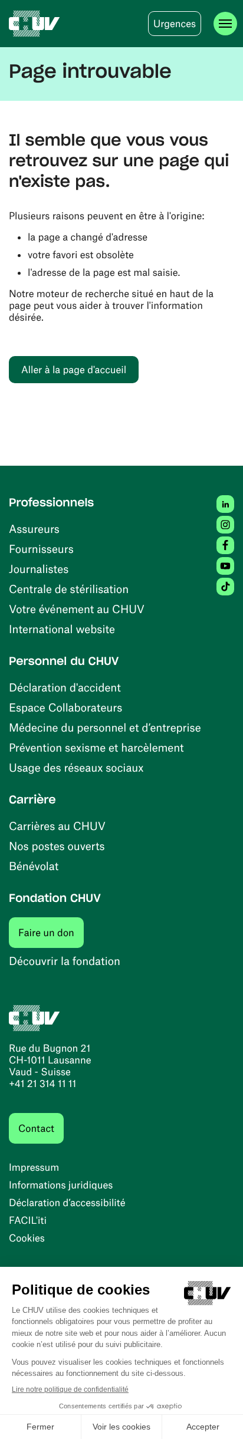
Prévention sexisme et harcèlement (96, 747)
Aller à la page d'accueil (73, 370)
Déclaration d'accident (65, 687)
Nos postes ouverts (57, 845)
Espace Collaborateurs (65, 707)
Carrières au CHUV (57, 825)
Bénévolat (33, 865)
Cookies (27, 1238)
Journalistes (38, 568)
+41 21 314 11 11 (42, 1083)
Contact (36, 1128)
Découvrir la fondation (64, 960)
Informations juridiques (61, 1185)
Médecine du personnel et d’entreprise (105, 727)
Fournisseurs (41, 548)
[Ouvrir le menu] (225, 23)
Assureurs (34, 528)
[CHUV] (34, 23)
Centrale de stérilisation (69, 588)
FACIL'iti (28, 1220)
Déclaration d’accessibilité (67, 1203)
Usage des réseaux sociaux (76, 767)
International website (62, 628)
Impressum (34, 1167)
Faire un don (51, 932)
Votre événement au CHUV (77, 608)
